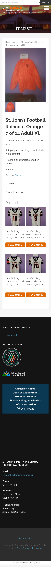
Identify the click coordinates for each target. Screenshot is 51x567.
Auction (16, 42)
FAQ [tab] (11, 183)
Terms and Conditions (19, 563)
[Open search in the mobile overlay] (25, 2)
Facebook (12, 335)
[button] (47, 8)
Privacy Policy (25, 538)
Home (7, 42)
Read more (15, 245)
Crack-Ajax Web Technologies (30, 548)
